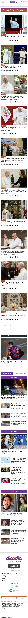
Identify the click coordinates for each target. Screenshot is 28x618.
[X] (16, 561)
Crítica (3, 575)
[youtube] (18, 561)
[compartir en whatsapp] (18, 41)
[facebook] (14, 561)
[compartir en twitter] (13, 41)
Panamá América (6, 573)
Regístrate (14, 568)
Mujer (3, 578)
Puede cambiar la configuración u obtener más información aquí (11, 610)
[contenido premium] (14, 566)
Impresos (18, 573)
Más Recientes (20, 373)
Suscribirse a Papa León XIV (1, 328)
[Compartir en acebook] (10, 41)
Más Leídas (7, 373)
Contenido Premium (15, 336)
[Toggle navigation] (2, 1)
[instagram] (20, 561)
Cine (17, 575)
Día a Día (4, 577)
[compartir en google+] (15, 41)
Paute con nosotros (14, 570)
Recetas (4, 580)
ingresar (24, 1)
